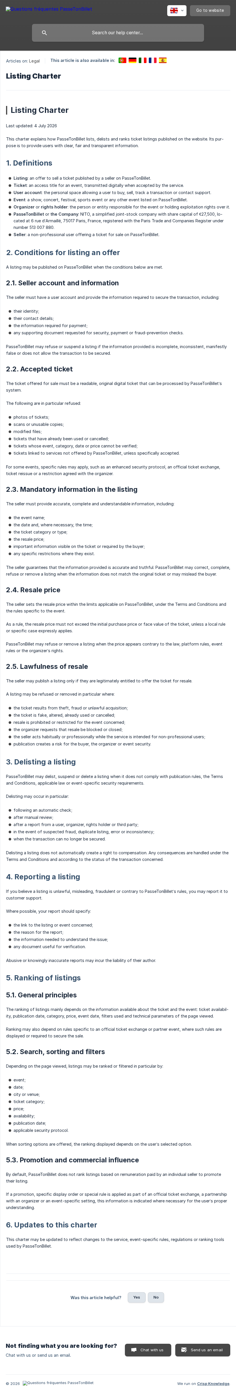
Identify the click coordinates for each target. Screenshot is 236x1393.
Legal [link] (34, 60)
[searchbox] (118, 33)
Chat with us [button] (152, 1350)
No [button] (156, 1297)
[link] (122, 60)
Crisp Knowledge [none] (213, 1383)
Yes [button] (136, 1297)
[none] (49, 10)
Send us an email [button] (207, 1350)
